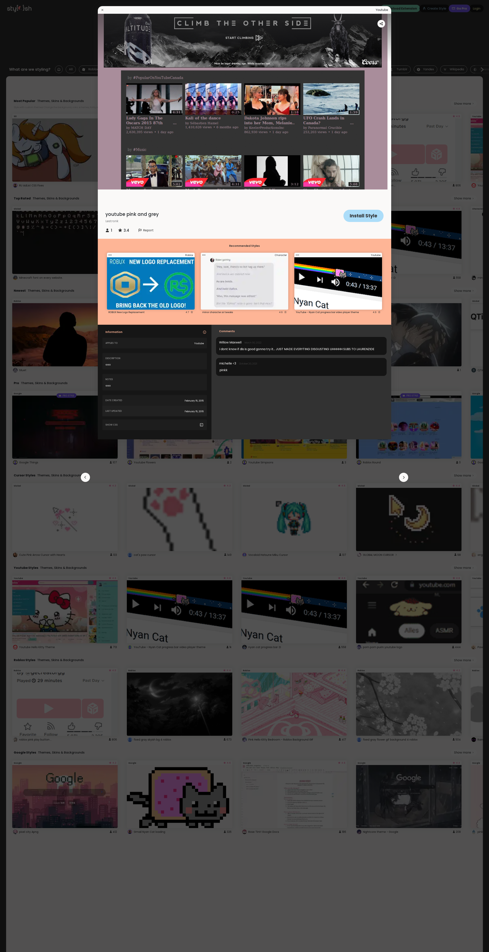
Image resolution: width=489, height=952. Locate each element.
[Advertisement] (15, 476)
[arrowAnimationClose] (85, 477)
